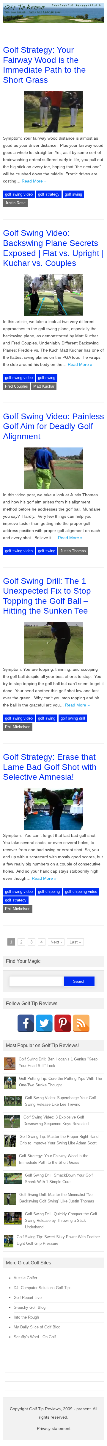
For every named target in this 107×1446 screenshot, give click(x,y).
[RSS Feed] (81, 1023)
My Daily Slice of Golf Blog (37, 1327)
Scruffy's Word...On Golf (35, 1337)
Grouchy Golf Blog (29, 1307)
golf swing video (19, 194)
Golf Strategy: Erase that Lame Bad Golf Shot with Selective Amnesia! (50, 767)
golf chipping (49, 891)
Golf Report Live (28, 1297)
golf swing (73, 194)
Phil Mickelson (17, 727)
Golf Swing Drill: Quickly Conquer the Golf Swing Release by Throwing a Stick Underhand (61, 1220)
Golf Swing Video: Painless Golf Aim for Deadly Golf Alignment (53, 426)
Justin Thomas (73, 551)
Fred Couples (16, 386)
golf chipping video (81, 891)
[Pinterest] (63, 1023)
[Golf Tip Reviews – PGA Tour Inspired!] (53, 21)
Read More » (34, 181)
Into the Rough (26, 1317)
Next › (56, 942)
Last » (75, 942)
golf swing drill (73, 718)
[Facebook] (26, 1023)
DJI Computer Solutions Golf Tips (43, 1288)
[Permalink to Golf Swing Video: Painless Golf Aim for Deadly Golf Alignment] (53, 487)
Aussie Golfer (25, 1278)
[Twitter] (44, 1023)
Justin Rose (15, 203)
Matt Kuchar (43, 386)
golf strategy (48, 194)
